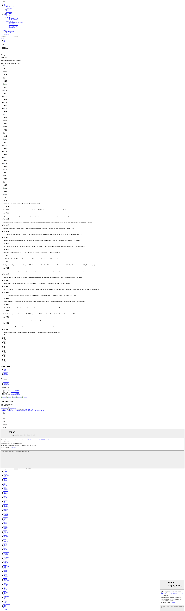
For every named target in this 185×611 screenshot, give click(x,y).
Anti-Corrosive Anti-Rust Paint (16, 22)
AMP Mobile (30, 409)
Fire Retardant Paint (13, 25)
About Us (5, 5)
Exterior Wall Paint (13, 18)
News (4, 30)
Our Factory (9, 13)
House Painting (17, 410)
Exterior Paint (10, 410)
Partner (8, 10)
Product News (9, 32)
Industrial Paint (9, 21)
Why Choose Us (10, 6)
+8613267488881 (15, 392)
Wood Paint (12, 27)
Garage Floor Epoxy (26, 410)
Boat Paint (11, 23)
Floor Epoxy (3, 410)
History (8, 9)
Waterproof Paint (13, 26)
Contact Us (6, 34)
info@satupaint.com (15, 394)
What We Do (9, 8)
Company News (10, 31)
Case (4, 29)
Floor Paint (8, 16)
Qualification (9, 12)
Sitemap (25, 409)
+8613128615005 (15, 390)
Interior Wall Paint (13, 19)
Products (5, 14)
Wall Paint (8, 17)
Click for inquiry (4, 408)
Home (4, 4)
